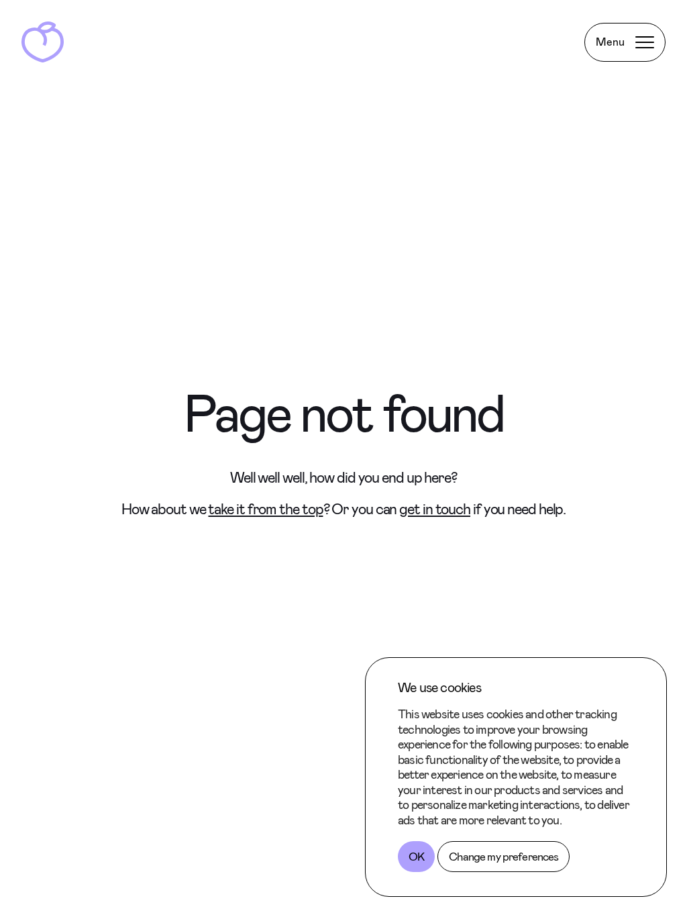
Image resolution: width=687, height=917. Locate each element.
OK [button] (416, 856)
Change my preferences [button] (503, 856)
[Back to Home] (42, 41)
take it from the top (265, 509)
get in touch (434, 509)
